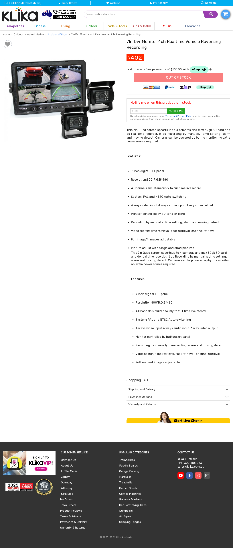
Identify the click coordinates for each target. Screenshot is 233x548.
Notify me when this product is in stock (160, 103)
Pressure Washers (130, 499)
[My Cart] (225, 14)
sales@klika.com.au (190, 466)
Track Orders (69, 3)
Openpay (66, 482)
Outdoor (19, 34)
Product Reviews (71, 510)
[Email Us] (207, 475)
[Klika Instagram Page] (198, 475)
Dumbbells (126, 510)
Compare (211, 3)
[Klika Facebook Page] (189, 475)
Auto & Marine (35, 34)
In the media (69, 471)
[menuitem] (14, 26)
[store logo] (20, 14)
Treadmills (125, 482)
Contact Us (68, 460)
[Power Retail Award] (19, 487)
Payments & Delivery (73, 522)
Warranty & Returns (72, 527)
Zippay (65, 477)
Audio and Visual (58, 34)
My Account (161, 3)
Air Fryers (125, 516)
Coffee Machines (130, 493)
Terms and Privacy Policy (179, 116)
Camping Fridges (130, 522)
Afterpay (67, 488)
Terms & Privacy (70, 516)
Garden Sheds (128, 488)
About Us (67, 465)
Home (6, 34)
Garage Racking (129, 471)
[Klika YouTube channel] (180, 475)
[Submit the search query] (210, 14)
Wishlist (115, 3)
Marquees (125, 477)
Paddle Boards (128, 465)
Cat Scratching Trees (133, 505)
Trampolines (127, 460)
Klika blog (67, 493)
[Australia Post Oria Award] (44, 487)
